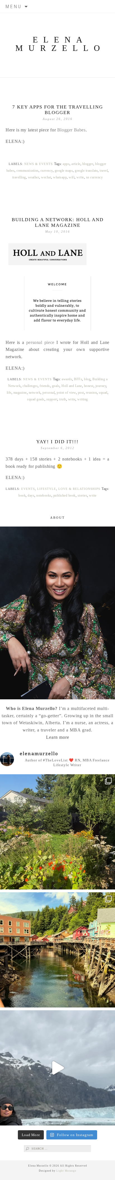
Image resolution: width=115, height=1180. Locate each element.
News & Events (38, 164)
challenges (30, 386)
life (9, 393)
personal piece (40, 342)
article (75, 164)
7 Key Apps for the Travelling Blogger (57, 109)
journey (100, 386)
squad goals (35, 399)
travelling (19, 177)
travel (104, 171)
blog (87, 379)
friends (45, 386)
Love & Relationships (79, 488)
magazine (20, 393)
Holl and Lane (71, 386)
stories (82, 495)
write (80, 177)
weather (33, 177)
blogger (88, 164)
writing (82, 399)
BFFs (78, 379)
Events (28, 488)
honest (89, 386)
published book (64, 495)
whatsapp (60, 177)
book (22, 495)
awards (67, 379)
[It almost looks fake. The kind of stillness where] (57, 1067)
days (31, 495)
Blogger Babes (71, 130)
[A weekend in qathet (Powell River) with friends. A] (57, 831)
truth (62, 399)
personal (48, 393)
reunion (91, 393)
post (81, 393)
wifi (72, 177)
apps (66, 164)
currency (46, 171)
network (35, 393)
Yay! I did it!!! (57, 441)
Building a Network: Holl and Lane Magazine (58, 222)
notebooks (43, 495)
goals (56, 386)
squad (103, 393)
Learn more (57, 737)
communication (27, 171)
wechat (46, 177)
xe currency (94, 177)
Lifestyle (46, 488)
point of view (66, 393)
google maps (64, 171)
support (52, 399)
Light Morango (66, 1170)
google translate (86, 171)
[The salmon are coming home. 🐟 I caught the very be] (57, 949)
